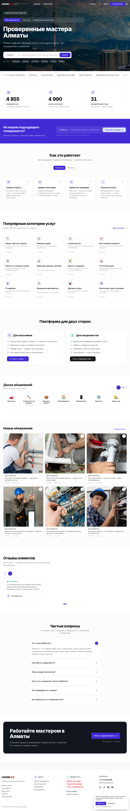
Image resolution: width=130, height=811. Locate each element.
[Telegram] (108, 787)
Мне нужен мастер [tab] (12, 20)
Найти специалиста (41, 781)
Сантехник (16, 61)
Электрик (25, 61)
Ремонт (61, 61)
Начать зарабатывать (104, 736)
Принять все (101, 803)
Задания (37, 4)
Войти (106, 4)
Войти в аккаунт (73, 794)
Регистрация (72, 791)
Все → (124, 387)
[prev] (5, 574)
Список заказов (40, 784)
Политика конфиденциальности (104, 806)
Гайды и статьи (7, 785)
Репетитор (35, 61)
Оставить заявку (16, 359)
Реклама (4, 794)
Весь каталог (118, 228)
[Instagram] (100, 787)
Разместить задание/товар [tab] (43, 20)
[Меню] (126, 4)
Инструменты (6, 788)
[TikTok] (104, 787)
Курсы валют (6, 791)
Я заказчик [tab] (59, 168)
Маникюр (45, 61)
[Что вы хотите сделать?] (100, 4)
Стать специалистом (81, 359)
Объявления (48, 4)
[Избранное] (40, 436)
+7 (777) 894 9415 (105, 780)
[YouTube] (112, 787)
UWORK (8, 777)
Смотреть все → (120, 429)
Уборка (53, 61)
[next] (118, 387)
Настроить (111, 803)
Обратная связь (7, 796)
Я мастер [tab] (26, 20)
